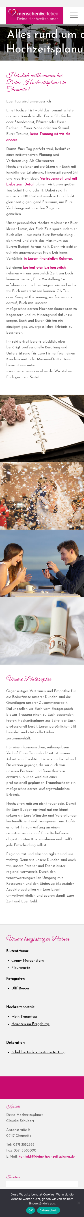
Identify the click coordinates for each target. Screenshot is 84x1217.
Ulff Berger (20, 988)
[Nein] (78, 1203)
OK (30, 1210)
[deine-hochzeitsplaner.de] (34, 15)
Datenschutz (48, 1210)
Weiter (80, 38)
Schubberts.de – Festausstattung (38, 1052)
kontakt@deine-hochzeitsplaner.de (47, 1156)
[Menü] (71, 15)
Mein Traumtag (24, 1017)
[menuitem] (71, 15)
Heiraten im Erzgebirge (30, 1024)
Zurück (4, 38)
